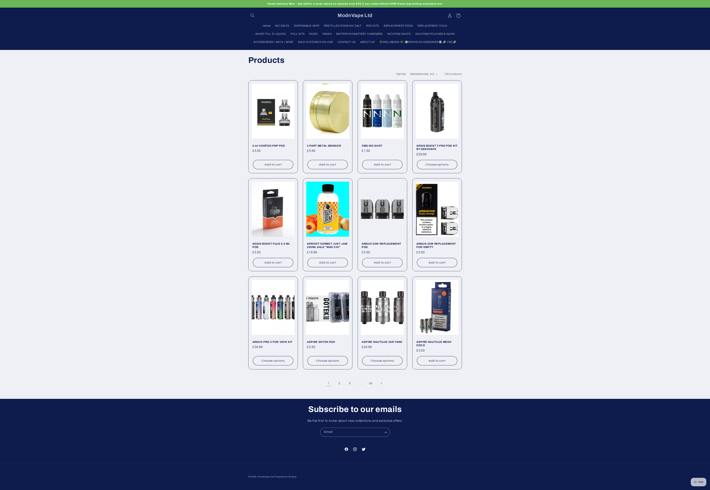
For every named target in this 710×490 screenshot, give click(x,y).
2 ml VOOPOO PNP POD (268, 145)
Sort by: (401, 74)
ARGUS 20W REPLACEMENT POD (381, 245)
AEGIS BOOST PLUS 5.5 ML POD (271, 245)
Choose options (437, 164)
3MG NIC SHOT (372, 145)
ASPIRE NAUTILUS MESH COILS (433, 343)
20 (370, 383)
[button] (252, 15)
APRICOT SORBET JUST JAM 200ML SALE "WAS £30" (327, 245)
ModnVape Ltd (266, 477)
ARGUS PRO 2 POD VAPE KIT (272, 341)
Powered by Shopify (285, 477)
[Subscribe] (385, 432)
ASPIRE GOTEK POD (321, 341)
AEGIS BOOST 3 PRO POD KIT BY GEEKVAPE (437, 147)
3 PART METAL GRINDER (324, 145)
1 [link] (329, 383)
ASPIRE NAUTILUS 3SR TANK (382, 341)
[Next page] (381, 383)
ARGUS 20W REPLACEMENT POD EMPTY (436, 245)
